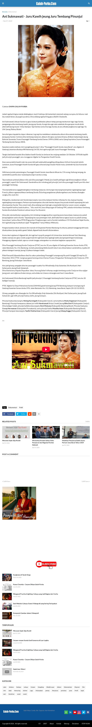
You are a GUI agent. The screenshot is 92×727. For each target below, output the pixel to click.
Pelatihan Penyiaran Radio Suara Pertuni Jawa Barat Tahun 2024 (73, 442)
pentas (47, 690)
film (83, 687)
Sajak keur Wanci (19, 669)
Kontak (58, 724)
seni (4, 694)
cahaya (26, 687)
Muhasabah (39, 690)
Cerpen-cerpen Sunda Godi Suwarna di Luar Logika (31, 640)
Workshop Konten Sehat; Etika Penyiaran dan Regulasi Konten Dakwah (43, 443)
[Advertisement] (46, 387)
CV (39, 724)
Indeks (87, 421)
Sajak (82, 690)
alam (4, 687)
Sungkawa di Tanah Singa (22, 575)
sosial (18, 694)
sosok (25, 694)
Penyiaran (55, 690)
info (4, 690)
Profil (21, 407)
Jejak (10, 690)
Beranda (4, 12)
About (52, 724)
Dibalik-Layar (50, 687)
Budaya (18, 687)
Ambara (11, 687)
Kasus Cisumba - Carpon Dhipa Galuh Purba (28, 584)
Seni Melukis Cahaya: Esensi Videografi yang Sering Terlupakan (35, 603)
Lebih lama (85, 481)
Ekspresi (77, 687)
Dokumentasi (12, 12)
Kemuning (17, 690)
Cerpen (33, 687)
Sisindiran (11, 694)
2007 (45, 724)
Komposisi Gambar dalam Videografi (26, 613)
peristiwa (63, 690)
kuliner (25, 690)
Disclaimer (75, 724)
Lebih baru (6, 481)
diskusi (59, 687)
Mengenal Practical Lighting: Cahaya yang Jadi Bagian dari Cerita (35, 594)
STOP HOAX (86, 724)
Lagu (31, 690)
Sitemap (66, 724)
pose (70, 690)
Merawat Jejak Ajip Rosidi (11, 440)
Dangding (41, 687)
